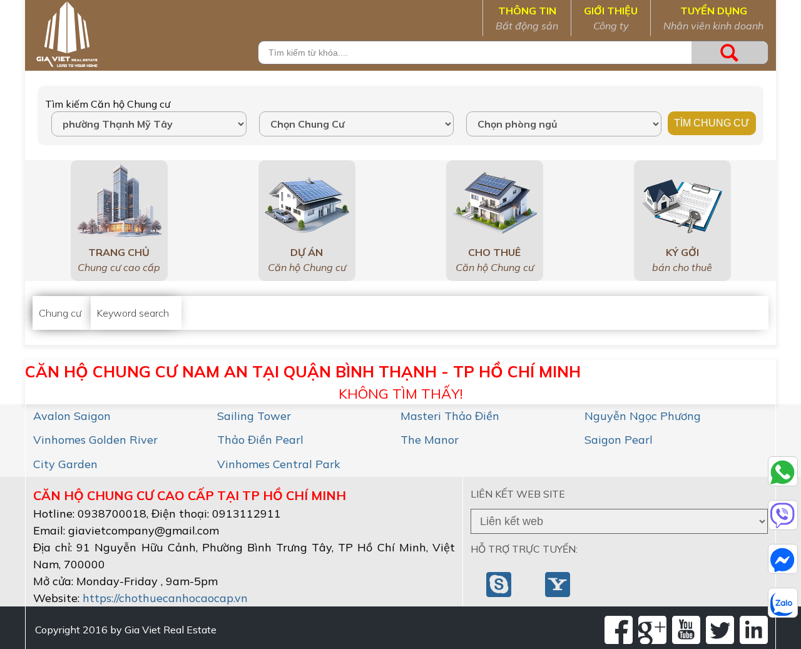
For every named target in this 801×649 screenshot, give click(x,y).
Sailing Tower (254, 416)
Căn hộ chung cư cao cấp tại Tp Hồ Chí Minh (189, 495)
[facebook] (619, 630)
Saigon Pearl (618, 439)
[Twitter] (720, 630)
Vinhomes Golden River (95, 439)
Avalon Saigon (72, 416)
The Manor (429, 439)
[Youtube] (686, 630)
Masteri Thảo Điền (449, 416)
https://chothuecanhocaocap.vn (165, 598)
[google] (652, 630)
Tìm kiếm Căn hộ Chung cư (107, 104)
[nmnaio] (500, 583)
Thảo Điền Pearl (260, 439)
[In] (754, 630)
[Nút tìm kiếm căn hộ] (729, 52)
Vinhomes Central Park (278, 464)
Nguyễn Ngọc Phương (642, 416)
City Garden (65, 464)
